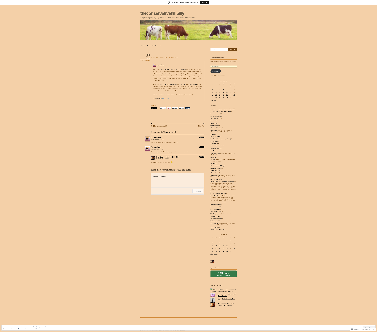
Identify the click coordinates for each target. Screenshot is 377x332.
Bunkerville (213, 123)
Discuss (212, 134)
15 (223, 92)
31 (230, 98)
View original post (157, 98)
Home (143, 46)
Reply (202, 137)
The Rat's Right (214, 216)
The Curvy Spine (215, 214)
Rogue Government (215, 204)
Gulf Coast (173, 84)
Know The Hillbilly (154, 46)
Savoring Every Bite (215, 207)
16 (227, 92)
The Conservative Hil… (224, 303)
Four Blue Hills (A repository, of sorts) (220, 139)
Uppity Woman (214, 227)
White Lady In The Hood (217, 229)
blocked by (225, 274)
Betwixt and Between (216, 116)
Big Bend (182, 84)
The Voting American (216, 218)
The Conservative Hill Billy (159, 57)
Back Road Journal (215, 114)
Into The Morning (215, 153)
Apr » (215, 100)
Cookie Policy (35, 328)
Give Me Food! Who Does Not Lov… (227, 290)
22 (223, 95)
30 (227, 98)
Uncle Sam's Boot (215, 223)
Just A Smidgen (214, 163)
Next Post (201, 125)
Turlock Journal (214, 221)
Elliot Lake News (215, 136)
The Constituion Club (216, 211)
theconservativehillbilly (162, 13)
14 (219, 92)
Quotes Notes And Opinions (218, 193)
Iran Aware (213, 157)
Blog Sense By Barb (215, 118)
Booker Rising (214, 121)
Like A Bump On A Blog (217, 166)
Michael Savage (214, 173)
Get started (204, 2)
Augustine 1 (213, 109)
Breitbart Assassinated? (159, 125)
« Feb (211, 100)
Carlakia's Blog (214, 125)
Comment (197, 191)
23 (227, 95)
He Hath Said (214, 143)
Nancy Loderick (222, 294)
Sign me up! (215, 71)
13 (216, 92)
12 (212, 92)
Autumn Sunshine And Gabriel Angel (220, 111)
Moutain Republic (215, 175)
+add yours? (169, 132)
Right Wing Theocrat (216, 196)
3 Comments (146, 60)
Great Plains (162, 84)
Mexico (183, 69)
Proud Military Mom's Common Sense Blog (222, 181)
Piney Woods (193, 84)
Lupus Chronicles (215, 170)
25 (234, 95)
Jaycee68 (212, 159)
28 (219, 98)
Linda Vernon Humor (216, 168)
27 (216, 98)
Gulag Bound (214, 141)
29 (223, 98)
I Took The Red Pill (215, 148)
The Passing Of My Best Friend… (227, 295)
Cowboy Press (214, 130)
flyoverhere (160, 65)
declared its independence (170, 69)
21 (219, 95)
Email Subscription (217, 57)
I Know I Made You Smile (217, 146)
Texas (161, 69)
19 (212, 95)
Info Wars (212, 151)
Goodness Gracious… (223, 289)
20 (216, 95)
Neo (219, 299)
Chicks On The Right (216, 128)
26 (212, 98)
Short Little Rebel (215, 209)
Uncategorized (174, 57)
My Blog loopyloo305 (216, 179)
